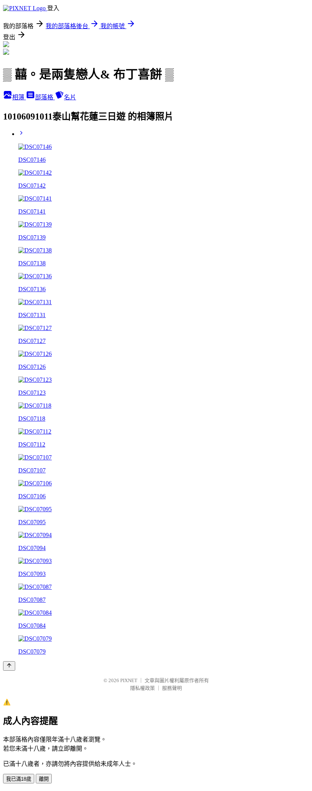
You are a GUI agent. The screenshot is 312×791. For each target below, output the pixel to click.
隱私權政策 (142, 688)
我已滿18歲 (18, 779)
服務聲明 (172, 688)
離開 (44, 779)
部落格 (45, 97)
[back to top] (9, 666)
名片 (70, 97)
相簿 (19, 97)
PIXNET (128, 680)
